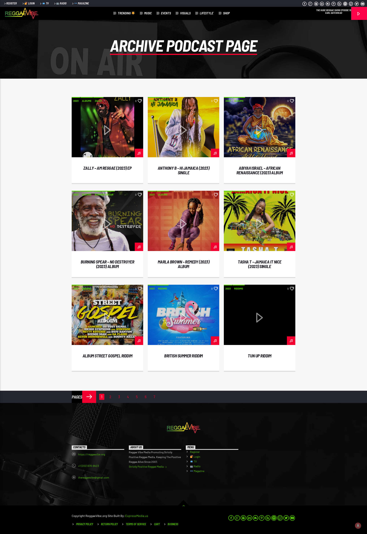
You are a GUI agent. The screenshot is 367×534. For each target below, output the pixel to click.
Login (31, 3)
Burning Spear (104, 194)
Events (166, 13)
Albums (86, 100)
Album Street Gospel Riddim (107, 355)
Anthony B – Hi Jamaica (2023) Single (183, 170)
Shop (226, 13)
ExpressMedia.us (136, 516)
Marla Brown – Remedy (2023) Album (183, 264)
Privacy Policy (84, 524)
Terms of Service (136, 524)
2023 (76, 100)
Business (173, 524)
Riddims (86, 288)
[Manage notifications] (358, 526)
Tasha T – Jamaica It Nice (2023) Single (259, 264)
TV (47, 3)
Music (148, 13)
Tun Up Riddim (259, 355)
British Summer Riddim (183, 355)
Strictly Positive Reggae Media (146, 466)
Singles (163, 100)
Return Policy (109, 524)
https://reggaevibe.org (91, 454)
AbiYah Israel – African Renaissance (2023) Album (259, 170)
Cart (157, 524)
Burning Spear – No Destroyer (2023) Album (107, 264)
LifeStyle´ (207, 13)
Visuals (185, 13)
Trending (124, 13)
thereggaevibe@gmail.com (93, 477)
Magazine (83, 3)
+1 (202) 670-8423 (88, 465)
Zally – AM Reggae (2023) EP (107, 168)
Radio (63, 3)
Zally (98, 100)
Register (11, 3)
